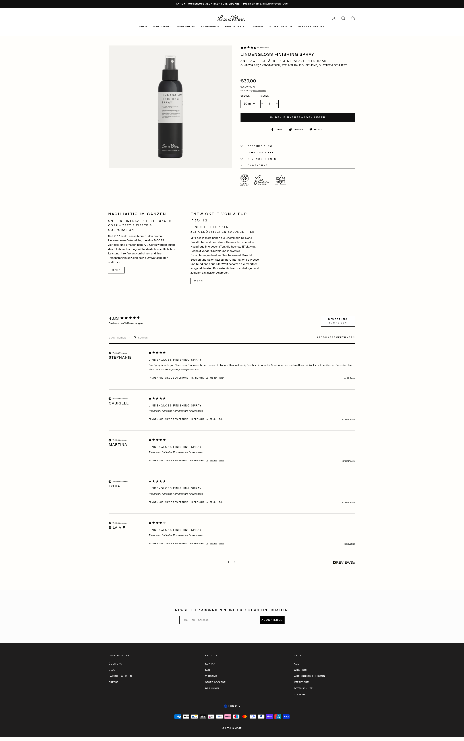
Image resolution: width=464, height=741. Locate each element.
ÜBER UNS (115, 663)
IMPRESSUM (301, 682)
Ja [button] (207, 378)
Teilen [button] (221, 378)
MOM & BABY (162, 26)
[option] (232, 4)
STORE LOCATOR (281, 26)
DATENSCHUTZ (303, 688)
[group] (128, 318)
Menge (264, 96)
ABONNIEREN (272, 619)
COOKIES (299, 694)
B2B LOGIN (212, 688)
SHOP (143, 26)
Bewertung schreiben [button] (338, 321)
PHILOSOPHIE (235, 26)
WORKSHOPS (186, 26)
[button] (298, 47)
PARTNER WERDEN (311, 26)
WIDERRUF (300, 669)
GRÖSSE (245, 96)
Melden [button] (213, 378)
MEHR (116, 270)
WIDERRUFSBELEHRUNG (309, 676)
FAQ (207, 669)
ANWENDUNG (210, 26)
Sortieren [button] (118, 337)
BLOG (112, 669)
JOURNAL (257, 26)
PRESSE (114, 682)
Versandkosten (259, 90)
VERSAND (211, 676)
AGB (296, 663)
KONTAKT (211, 663)
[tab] (335, 338)
